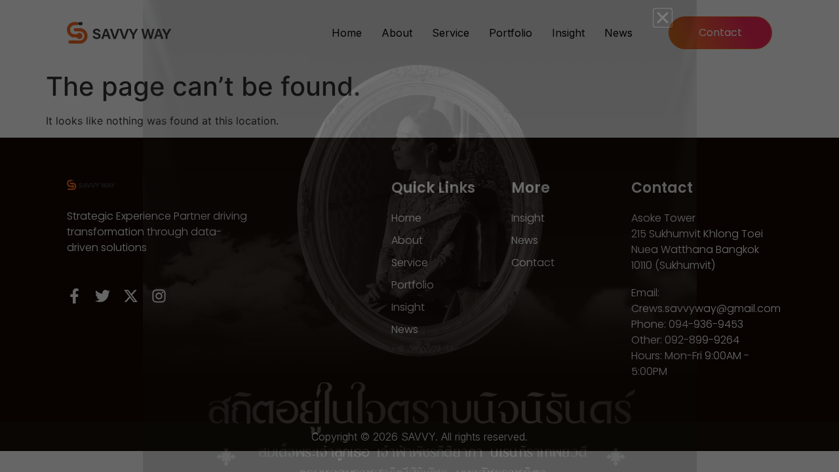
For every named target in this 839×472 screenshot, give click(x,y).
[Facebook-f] (74, 296)
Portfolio (510, 32)
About (396, 32)
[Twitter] (102, 296)
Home (347, 32)
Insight (568, 32)
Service (450, 32)
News (618, 32)
